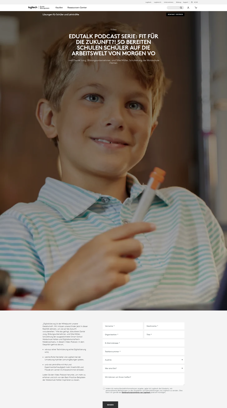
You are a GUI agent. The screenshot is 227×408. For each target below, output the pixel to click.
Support (185, 2)
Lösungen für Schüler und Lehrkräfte (61, 14)
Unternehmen (168, 2)
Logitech (148, 2)
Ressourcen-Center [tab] (77, 7)
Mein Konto (188, 8)
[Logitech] (40, 7)
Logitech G (157, 2)
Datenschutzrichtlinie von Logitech (136, 392)
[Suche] (175, 7)
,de (196, 2)
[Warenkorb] (196, 7)
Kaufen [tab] (59, 7)
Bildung (178, 2)
